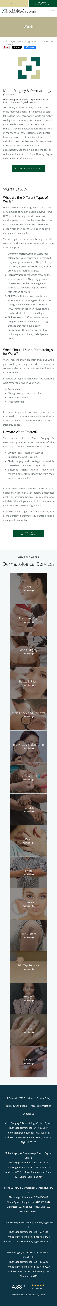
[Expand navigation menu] (52, 12)
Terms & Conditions (16, 1105)
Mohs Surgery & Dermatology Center (20, 41)
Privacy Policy (43, 1097)
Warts (10, 44)
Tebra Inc (28, 1098)
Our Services (47, 41)
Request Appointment (28, 168)
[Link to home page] (24, 10)
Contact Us (28, 1113)
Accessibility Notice (41, 1105)
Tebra (42, 1294)
